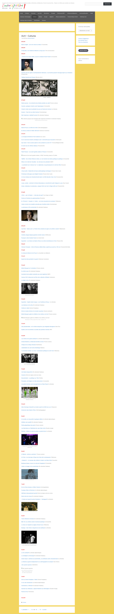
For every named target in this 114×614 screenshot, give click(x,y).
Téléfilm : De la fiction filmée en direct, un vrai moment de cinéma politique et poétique (42, 158)
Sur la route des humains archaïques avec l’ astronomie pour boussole (38, 139)
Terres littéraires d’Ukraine (27, 518)
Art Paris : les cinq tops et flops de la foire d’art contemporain (36, 457)
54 (36, 609)
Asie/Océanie (37, 20)
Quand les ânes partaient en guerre (29, 259)
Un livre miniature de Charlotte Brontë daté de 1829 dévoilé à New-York (38, 177)
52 (32, 609)
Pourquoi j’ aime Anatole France (28, 238)
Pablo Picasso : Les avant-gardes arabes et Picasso (33, 151)
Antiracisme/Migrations (72, 13)
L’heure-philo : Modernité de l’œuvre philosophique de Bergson (36, 171)
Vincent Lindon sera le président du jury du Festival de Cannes (36, 109)
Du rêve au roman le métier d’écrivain (30, 130)
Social (21, 13)
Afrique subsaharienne (60, 16)
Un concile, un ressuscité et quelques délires (32, 419)
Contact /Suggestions (83, 38)
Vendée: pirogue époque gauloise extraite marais (33, 234)
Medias (40, 16)
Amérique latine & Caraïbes (26, 20)
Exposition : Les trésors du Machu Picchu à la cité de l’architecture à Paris (38, 241)
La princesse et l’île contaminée (28, 207)
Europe (45, 16)
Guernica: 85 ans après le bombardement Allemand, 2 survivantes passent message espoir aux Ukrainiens (46, 72)
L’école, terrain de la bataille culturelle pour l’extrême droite (35, 204)
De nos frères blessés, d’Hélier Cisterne (30, 487)
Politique (27, 13)
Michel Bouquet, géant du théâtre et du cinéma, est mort (35, 314)
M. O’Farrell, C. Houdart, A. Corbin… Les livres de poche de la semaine (38, 201)
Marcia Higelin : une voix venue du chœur (31, 44)
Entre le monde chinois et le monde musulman (32, 311)
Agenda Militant (83, 50)
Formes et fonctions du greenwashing (30, 198)
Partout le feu (24, 591)
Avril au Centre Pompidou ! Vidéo (29, 579)
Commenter (26, 585)
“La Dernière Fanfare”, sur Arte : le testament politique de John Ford (37, 350)
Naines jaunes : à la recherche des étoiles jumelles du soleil (35, 103)
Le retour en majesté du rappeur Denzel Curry (32, 524)
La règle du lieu (25, 280)
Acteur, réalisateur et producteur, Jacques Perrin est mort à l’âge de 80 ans (39, 186)
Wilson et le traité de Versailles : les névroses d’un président (35, 161)
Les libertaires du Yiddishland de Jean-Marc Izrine (33, 428)
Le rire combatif (25, 552)
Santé (91, 13)
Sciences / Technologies (25, 16)
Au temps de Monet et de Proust (29, 253)
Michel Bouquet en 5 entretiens (28, 268)
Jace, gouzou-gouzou (26, 564)
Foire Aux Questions (83, 42)
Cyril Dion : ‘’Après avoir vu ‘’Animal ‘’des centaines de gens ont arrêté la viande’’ (40, 228)
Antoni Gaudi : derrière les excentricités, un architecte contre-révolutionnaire (39, 558)
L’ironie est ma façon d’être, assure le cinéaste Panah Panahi (36, 56)
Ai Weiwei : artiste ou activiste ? (29, 454)
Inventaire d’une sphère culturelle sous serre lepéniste (34, 274)
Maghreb (51, 16)
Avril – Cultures (28, 36)
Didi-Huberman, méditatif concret (29, 115)
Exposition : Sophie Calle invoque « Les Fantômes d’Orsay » (35, 302)
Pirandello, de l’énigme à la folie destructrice (31, 381)
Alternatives (46, 13)
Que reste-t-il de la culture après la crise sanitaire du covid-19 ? (36, 142)
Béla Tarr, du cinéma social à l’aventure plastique (33, 521)
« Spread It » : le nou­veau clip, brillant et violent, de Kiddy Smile (36, 460)
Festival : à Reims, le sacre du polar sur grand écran (33, 431)
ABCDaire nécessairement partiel (29, 493)
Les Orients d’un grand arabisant (29, 338)
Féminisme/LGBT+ (61, 13)
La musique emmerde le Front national (30, 136)
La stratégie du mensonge (27, 555)
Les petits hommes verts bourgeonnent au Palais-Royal (34, 384)
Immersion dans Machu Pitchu (28, 410)
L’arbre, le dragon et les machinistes (30, 466)
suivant (44, 609)
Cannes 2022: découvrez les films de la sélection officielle (35, 277)
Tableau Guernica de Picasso (28, 77)
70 (40, 609)
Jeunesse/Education (84, 13)
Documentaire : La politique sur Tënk (30, 378)
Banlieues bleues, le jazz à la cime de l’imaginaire (33, 463)
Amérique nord (83, 16)
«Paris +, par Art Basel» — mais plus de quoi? (32, 195)
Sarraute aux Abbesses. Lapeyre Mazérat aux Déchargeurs (35, 588)
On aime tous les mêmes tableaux (29, 145)
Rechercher (107, 3)
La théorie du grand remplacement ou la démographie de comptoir (37, 561)
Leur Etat (40, 13)
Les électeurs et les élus (27, 305)
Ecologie (53, 13)
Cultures (35, 16)
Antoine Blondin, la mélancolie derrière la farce (32, 341)
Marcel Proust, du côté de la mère (29, 127)
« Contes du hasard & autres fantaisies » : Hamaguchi (34, 499)
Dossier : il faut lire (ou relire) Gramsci (30, 112)
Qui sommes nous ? (83, 40)
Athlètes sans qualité (26, 422)
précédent (24, 609)
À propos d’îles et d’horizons (28, 490)
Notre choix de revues (26, 496)
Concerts (23, 375)
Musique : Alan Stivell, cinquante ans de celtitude (33, 527)
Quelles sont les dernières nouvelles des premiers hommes (35, 329)
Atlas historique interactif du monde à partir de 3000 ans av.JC (36, 407)
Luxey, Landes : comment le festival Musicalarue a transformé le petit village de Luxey (42, 183)
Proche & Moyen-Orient (73, 16)
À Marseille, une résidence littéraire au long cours (33, 50)
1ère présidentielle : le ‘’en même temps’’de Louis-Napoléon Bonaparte (38, 326)
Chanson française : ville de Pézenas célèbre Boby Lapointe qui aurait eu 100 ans (41, 247)
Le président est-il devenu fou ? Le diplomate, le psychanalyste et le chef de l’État (41, 165)
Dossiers (44, 20)
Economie (33, 13)
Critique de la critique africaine (28, 344)
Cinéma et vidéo (25, 308)
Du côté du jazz (25, 271)
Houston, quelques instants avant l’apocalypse (32, 106)
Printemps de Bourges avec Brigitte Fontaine (32, 174)
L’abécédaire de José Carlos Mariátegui (30, 347)
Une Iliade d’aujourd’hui (26, 372)
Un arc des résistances (26, 582)
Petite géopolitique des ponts (28, 425)
